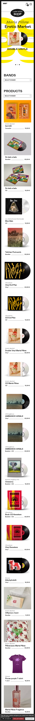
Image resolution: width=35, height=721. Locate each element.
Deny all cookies (18, 718)
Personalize (29, 718)
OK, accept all (6, 718)
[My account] (30, 4)
